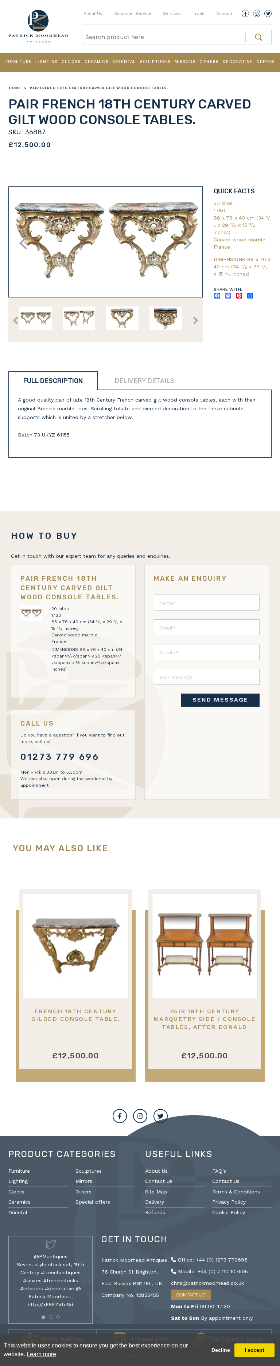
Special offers (92, 1202)
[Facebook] (245, 13)
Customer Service (132, 13)
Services (172, 13)
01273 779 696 (60, 757)
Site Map (156, 1192)
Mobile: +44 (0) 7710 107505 (212, 1271)
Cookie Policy (228, 1212)
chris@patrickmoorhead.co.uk (207, 1283)
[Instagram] (256, 13)
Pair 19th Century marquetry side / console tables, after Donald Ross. (204, 1023)
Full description (53, 381)
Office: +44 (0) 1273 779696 (212, 1260)
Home (15, 88)
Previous (25, 243)
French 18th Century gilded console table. (75, 1015)
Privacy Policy (229, 1202)
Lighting (46, 61)
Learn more (41, 1354)
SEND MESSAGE (220, 699)
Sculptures (155, 61)
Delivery (154, 1202)
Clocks (71, 61)
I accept (254, 1350)
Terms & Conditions (236, 1192)
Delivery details (144, 381)
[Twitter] (268, 13)
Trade (199, 13)
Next (185, 243)
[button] (43, 1317)
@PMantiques (50, 1256)
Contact (224, 13)
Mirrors (185, 61)
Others (209, 61)
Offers (265, 61)
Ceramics (97, 61)
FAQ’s (219, 1171)
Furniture (18, 61)
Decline (220, 1350)
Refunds (155, 1212)
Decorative (238, 61)
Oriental (124, 61)
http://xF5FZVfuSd (50, 1304)
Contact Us (158, 1181)
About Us (93, 13)
